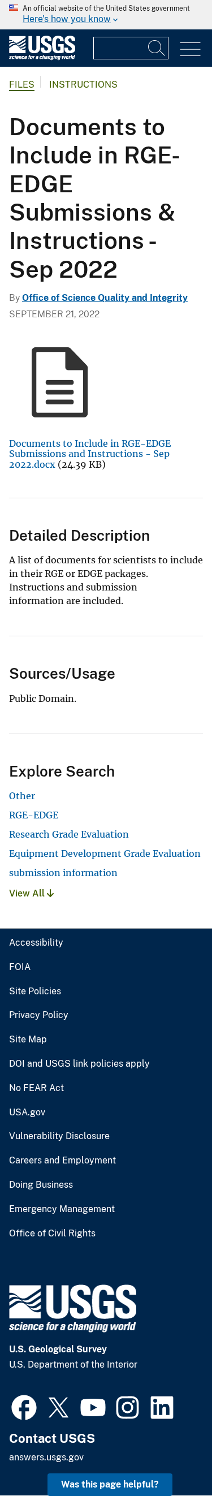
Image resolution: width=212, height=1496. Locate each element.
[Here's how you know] (106, 14)
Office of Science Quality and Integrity (105, 297)
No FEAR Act (36, 1088)
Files (21, 84)
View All (28, 893)
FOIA (20, 967)
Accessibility (36, 943)
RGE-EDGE (33, 815)
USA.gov (27, 1112)
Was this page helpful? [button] (110, 1484)
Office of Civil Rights (52, 1233)
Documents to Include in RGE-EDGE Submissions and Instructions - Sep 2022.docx (90, 454)
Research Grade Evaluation (69, 834)
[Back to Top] (171, 1455)
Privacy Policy (38, 1015)
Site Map (28, 1039)
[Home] (42, 57)
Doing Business (41, 1185)
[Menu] (190, 49)
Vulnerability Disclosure (59, 1136)
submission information (63, 872)
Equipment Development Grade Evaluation (105, 853)
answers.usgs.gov (46, 1457)
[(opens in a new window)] (24, 1406)
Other (22, 795)
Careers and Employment (62, 1161)
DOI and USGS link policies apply (79, 1064)
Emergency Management (62, 1209)
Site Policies (35, 991)
